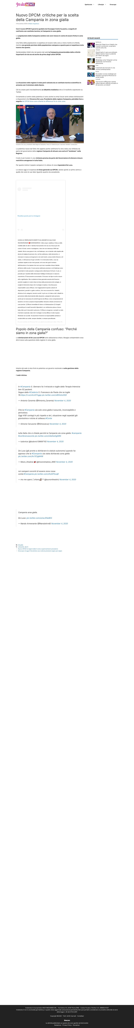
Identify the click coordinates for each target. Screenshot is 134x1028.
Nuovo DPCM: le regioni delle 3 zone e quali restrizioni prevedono (38, 549)
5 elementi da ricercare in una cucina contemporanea (105, 68)
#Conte (48, 418)
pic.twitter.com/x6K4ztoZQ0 (54, 395)
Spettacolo (88, 4)
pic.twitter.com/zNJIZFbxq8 (46, 474)
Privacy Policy (67, 1025)
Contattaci (80, 1016)
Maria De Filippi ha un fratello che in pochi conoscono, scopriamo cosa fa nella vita (106, 46)
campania (21, 547)
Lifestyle (101, 4)
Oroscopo (113, 4)
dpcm (26, 547)
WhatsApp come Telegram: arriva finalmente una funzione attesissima (106, 61)
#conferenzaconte (26, 436)
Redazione (57, 1025)
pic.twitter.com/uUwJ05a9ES (39, 518)
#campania (76, 433)
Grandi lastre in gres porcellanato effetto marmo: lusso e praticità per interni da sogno (106, 53)
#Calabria (33, 392)
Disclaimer (76, 1025)
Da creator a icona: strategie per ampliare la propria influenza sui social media (106, 75)
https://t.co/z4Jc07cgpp (31, 395)
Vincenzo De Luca (35, 322)
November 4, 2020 (62, 400)
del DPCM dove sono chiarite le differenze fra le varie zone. (44, 101)
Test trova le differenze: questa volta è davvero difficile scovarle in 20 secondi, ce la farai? (107, 83)
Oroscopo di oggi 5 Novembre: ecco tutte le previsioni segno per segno (40, 551)
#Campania (25, 386)
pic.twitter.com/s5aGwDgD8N (48, 436)
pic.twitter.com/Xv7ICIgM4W (30, 456)
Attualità (20, 545)
